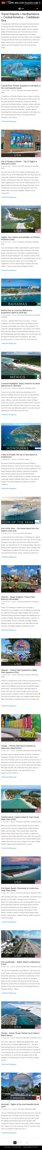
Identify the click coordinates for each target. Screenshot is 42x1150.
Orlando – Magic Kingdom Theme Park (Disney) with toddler (18, 598)
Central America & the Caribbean (32, 315)
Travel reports (20, 90)
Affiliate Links (16, 1147)
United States (35, 90)
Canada (34, 1109)
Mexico (34, 388)
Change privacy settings (30, 1147)
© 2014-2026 (7, 1147)
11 (27, 1142)
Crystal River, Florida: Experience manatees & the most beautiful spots (21, 86)
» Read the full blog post (8, 121)
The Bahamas (4, 317)
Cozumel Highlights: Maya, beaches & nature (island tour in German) (20, 384)
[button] (21, 9)
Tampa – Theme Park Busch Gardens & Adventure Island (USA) (18, 747)
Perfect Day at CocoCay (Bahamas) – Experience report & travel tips (17, 311)
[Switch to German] (37, 8)
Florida (2, 92)
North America (27, 90)
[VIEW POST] (21, 67)
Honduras (27, 459)
